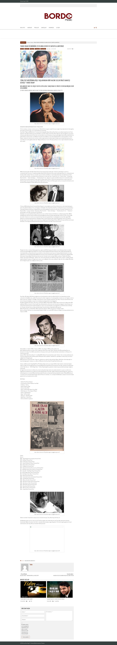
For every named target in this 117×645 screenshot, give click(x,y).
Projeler (36, 27)
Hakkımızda (51, 27)
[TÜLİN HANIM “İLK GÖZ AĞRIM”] (33, 589)
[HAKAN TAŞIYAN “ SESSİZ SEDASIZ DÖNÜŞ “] (60, 589)
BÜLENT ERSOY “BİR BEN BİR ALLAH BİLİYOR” (29, 575)
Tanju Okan (43, 48)
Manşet (31, 48)
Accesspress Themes (40, 643)
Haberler (29, 27)
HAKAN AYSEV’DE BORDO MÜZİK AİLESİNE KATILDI (63, 575)
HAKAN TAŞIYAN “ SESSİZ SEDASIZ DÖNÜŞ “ (56, 599)
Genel (32, 42)
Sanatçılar (43, 27)
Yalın (49, 48)
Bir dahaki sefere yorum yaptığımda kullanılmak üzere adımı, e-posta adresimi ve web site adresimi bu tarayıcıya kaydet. (25, 629)
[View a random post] (94, 27)
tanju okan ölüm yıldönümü (30, 560)
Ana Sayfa (22, 27)
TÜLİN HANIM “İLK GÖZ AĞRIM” (27, 599)
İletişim (58, 27)
